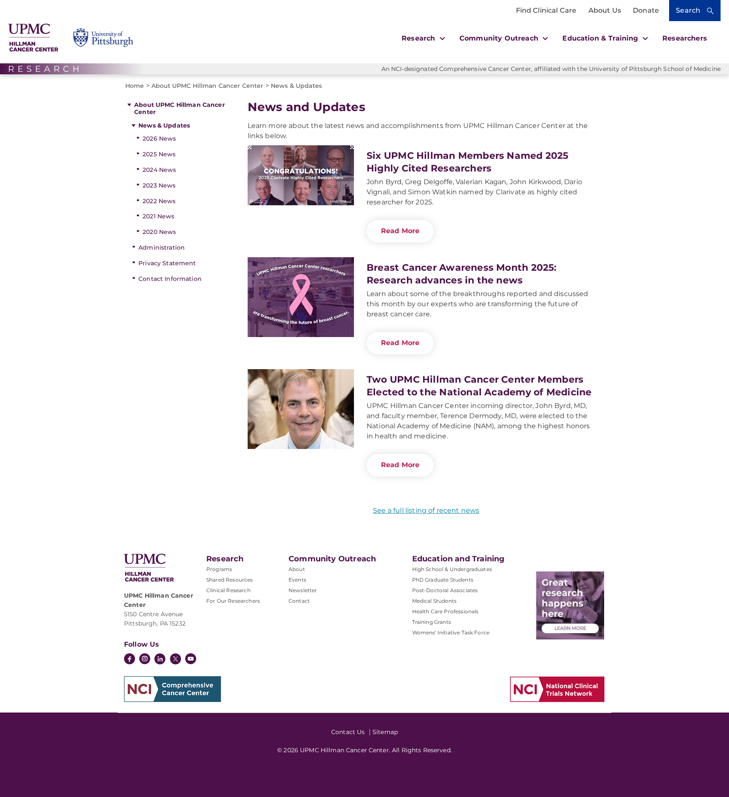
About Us (605, 10)
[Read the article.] (301, 185)
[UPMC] (33, 38)
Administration (161, 247)
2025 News (159, 154)
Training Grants (431, 622)
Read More (400, 231)
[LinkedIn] (159, 659)
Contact (299, 601)
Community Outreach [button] (499, 38)
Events (297, 580)
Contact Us (347, 732)
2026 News (159, 138)
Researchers (684, 38)
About (297, 569)
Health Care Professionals (445, 611)
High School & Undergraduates (452, 569)
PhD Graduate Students (442, 580)
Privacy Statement (167, 263)
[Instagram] (144, 659)
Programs (219, 569)
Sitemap (385, 732)
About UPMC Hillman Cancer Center (179, 108)
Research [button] (419, 38)
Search (688, 10)
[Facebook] (129, 659)
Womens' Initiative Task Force (451, 632)
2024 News (159, 170)
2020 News (159, 232)
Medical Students (434, 601)
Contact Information (170, 279)
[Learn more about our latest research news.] (570, 605)
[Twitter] (175, 658)
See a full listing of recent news (426, 510)
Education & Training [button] (601, 38)
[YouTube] (190, 659)
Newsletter (303, 590)
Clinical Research (228, 590)
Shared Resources (229, 580)
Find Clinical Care (546, 10)
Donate (646, 10)
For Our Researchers (233, 601)
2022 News (159, 201)
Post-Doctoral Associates (445, 590)
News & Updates (164, 125)
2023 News (159, 185)
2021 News (158, 216)
